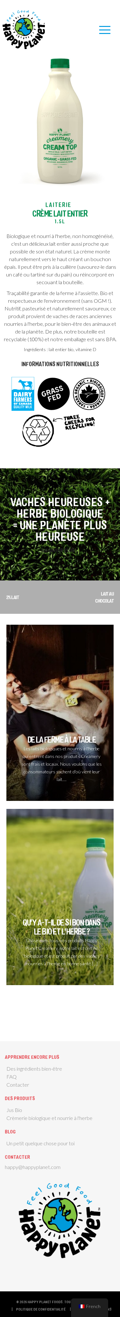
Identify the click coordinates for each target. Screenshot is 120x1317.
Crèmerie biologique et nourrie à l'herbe (49, 1118)
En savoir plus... (60, 550)
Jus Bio (14, 1110)
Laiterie (58, 204)
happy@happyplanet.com (32, 1167)
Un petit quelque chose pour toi (40, 1143)
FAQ (11, 1077)
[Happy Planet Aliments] (24, 28)
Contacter (17, 1085)
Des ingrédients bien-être (34, 1069)
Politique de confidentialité (41, 1309)
